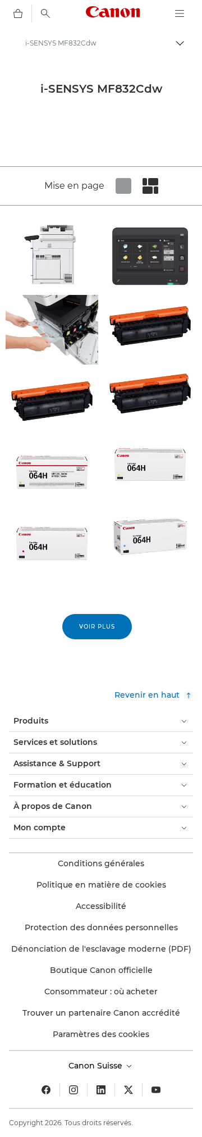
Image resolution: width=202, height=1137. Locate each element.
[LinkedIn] (101, 1089)
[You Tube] (156, 1089)
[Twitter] (128, 1089)
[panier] (18, 13)
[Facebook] (46, 1089)
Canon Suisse (96, 1066)
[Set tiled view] (123, 186)
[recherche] (45, 13)
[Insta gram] (73, 1089)
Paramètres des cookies (101, 1034)
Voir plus (97, 626)
